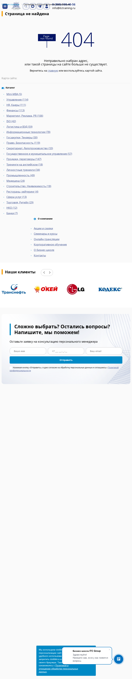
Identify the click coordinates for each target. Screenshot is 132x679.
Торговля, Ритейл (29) (19, 202)
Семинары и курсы (45, 233)
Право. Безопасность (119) (23, 143)
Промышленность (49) (20, 175)
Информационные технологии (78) (28, 132)
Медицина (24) (15, 181)
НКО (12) (11, 208)
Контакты (40, 255)
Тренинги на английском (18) (24, 164)
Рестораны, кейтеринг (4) (22, 191)
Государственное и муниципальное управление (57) (39, 154)
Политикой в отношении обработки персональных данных (58, 668)
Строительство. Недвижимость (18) (28, 186)
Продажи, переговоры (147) (23, 159)
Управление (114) (17, 99)
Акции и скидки (43, 228)
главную (53, 70)
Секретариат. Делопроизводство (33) (29, 148)
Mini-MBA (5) (14, 94)
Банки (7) (12, 213)
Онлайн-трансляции (46, 239)
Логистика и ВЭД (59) (19, 126)
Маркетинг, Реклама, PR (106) (24, 115)
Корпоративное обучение (50, 244)
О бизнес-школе (44, 250)
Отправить (66, 359)
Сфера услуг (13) (16, 197)
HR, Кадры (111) (16, 105)
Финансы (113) (15, 110)
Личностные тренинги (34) (23, 170)
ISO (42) (11, 121)
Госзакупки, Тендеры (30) (22, 137)
